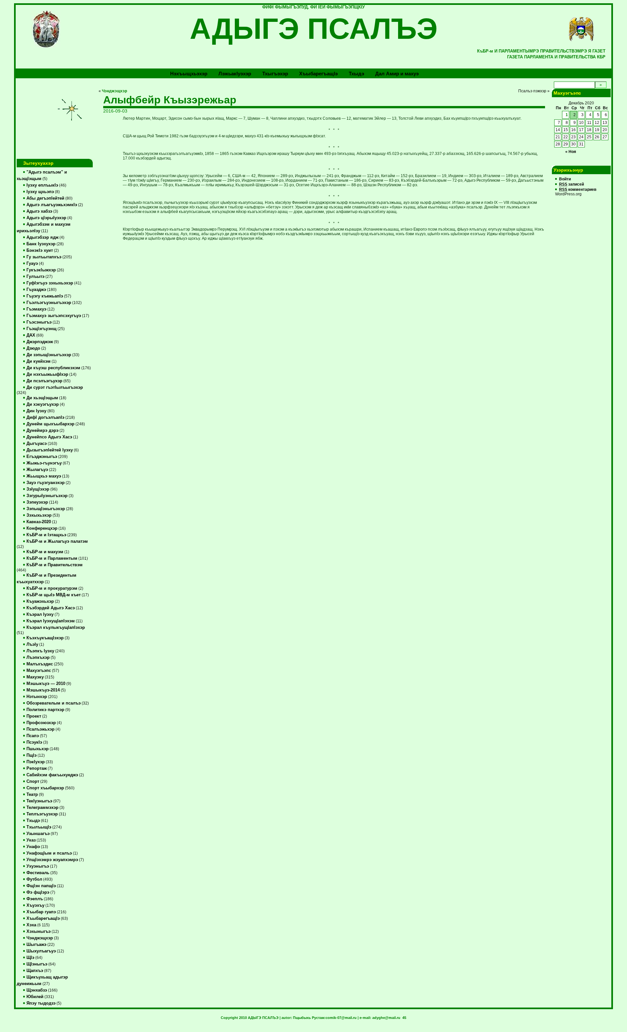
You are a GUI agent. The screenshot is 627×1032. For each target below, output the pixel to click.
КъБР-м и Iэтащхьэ (46, 535)
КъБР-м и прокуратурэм (51, 588)
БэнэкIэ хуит (39, 250)
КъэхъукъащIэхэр (45, 638)
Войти (565, 179)
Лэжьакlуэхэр (234, 73)
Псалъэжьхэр (40, 729)
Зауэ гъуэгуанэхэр (45, 482)
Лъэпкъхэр (38, 657)
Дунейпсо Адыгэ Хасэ (49, 437)
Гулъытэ (35, 276)
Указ (31, 840)
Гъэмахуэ (36, 309)
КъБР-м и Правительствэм (54, 565)
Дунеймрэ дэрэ (42, 430)
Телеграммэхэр (42, 807)
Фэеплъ (34, 899)
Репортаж (36, 768)
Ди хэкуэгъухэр (42, 404)
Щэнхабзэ (36, 990)
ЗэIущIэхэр (37, 489)
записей (571, 184)
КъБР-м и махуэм (44, 552)
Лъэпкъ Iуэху (40, 651)
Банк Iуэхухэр (41, 244)
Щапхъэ (34, 970)
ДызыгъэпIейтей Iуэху (49, 450)
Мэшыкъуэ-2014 (43, 690)
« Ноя (570, 152)
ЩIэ (30, 957)
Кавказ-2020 (38, 522)
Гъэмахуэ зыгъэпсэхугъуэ (53, 315)
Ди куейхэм (38, 361)
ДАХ (30, 335)
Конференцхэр (41, 528)
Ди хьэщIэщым (42, 398)
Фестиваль (37, 873)
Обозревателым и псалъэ (53, 703)
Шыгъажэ (36, 944)
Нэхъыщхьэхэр (188, 73)
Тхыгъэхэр (275, 73)
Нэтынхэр (36, 696)
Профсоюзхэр (41, 723)
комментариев (577, 189)
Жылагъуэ (37, 469)
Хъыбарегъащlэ (318, 73)
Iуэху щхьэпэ (40, 192)
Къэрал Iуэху (40, 614)
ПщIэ (31, 755)
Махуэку (35, 677)
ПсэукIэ (34, 742)
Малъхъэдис (39, 664)
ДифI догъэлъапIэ (45, 417)
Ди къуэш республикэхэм (53, 368)
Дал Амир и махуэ (397, 73)
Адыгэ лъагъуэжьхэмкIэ (51, 205)
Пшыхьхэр (37, 749)
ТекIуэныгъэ (39, 801)
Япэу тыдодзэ (41, 1003)
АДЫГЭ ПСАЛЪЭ (314, 28)
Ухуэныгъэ (37, 866)
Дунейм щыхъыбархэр (50, 424)
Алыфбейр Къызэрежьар (169, 100)
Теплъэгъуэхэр (42, 814)
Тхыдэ (356, 73)
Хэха (31, 925)
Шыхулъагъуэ (41, 951)
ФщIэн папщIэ (41, 886)
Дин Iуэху (36, 411)
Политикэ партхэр (45, 709)
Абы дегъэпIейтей (45, 198)
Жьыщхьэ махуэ (43, 476)
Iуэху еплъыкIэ (42, 185)
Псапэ (32, 736)
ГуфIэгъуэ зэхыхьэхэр (49, 283)
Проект (33, 716)
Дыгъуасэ (36, 443)
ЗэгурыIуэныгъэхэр (47, 495)
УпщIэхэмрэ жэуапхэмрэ (52, 859)
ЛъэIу (32, 644)
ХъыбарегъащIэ (43, 918)
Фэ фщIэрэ (37, 892)
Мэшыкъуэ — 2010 (45, 683)
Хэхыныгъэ (38, 931)
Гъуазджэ (36, 289)
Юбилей (34, 996)
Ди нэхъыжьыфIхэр (47, 374)
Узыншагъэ (38, 833)
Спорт (32, 781)
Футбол (34, 879)
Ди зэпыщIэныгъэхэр (48, 355)
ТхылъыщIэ (38, 827)
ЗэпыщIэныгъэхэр (45, 509)
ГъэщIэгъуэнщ (41, 328)
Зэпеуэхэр (37, 502)
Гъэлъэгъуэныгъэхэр (48, 302)
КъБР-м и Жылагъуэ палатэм (57, 541)
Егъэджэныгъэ (41, 456)
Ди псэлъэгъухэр (44, 381)
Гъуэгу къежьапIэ (44, 296)
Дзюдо (33, 348)
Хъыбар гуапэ (41, 912)
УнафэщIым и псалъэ (49, 853)
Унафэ (33, 846)
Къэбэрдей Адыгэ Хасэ (50, 608)
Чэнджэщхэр (39, 938)
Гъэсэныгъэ (39, 322)
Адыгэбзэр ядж (42, 237)
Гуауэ (32, 263)
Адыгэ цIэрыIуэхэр (46, 218)
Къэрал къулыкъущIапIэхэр (55, 627)
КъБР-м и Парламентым (51, 558)
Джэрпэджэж (39, 342)
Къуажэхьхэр (40, 601)
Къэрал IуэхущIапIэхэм (50, 621)
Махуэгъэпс (38, 670)
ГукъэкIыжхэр (41, 270)
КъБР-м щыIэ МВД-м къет (53, 595)
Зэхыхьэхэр (39, 515)
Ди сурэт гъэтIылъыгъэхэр (54, 387)
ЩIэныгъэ (36, 964)
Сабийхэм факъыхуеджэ (52, 775)
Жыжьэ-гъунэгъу (44, 463)
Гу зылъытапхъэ (43, 257)
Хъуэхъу (35, 905)
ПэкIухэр (35, 762)
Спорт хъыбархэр (45, 788)
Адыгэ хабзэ (39, 211)
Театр (32, 794)
